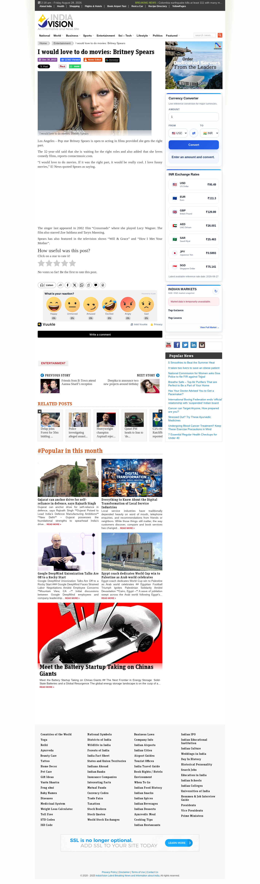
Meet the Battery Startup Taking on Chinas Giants (96, 670)
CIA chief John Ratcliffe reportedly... (162, 432)
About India (46, 6)
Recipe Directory (157, 6)
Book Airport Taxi (116, 6)
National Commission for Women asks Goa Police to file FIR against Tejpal (194, 375)
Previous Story (57, 375)
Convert (193, 144)
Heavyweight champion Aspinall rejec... (106, 432)
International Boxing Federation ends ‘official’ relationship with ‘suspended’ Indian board (195, 401)
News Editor (94, 59)
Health (60, 6)
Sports (87, 35)
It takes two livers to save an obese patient (193, 367)
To (201, 125)
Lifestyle (142, 35)
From (172, 125)
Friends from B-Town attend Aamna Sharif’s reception (78, 382)
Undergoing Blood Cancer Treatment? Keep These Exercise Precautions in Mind (194, 427)
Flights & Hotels (93, 6)
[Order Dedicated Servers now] (194, 88)
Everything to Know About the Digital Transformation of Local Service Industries (129, 503)
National (44, 35)
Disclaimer (124, 872)
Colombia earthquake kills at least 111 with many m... (190, 2)
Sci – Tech (125, 35)
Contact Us (152, 872)
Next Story (146, 375)
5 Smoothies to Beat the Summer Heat (191, 362)
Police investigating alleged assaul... (78, 432)
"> (82, 67)
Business (72, 35)
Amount (174, 109)
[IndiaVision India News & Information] (58, 22)
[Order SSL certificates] (130, 850)
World (57, 35)
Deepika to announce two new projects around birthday (121, 382)
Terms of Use (138, 872)
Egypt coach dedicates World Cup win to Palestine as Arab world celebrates (130, 575)
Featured (172, 35)
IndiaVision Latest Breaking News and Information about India (128, 875)
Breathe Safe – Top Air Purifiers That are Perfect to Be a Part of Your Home (192, 383)
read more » (54, 524)
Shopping (74, 6)
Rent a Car (137, 6)
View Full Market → (209, 327)
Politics (158, 35)
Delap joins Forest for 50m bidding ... (49, 432)
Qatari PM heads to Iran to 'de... (134, 432)
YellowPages (179, 6)
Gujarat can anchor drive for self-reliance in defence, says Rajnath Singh (67, 501)
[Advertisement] (156, 21)
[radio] (41, 264)
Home (43, 43)
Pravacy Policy (109, 872)
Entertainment (106, 35)
